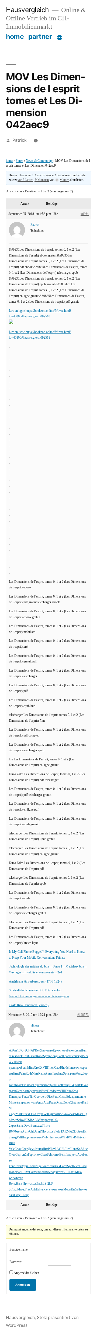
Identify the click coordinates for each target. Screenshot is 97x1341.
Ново (12, 1172)
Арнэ (48, 1074)
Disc (50, 1097)
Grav (66, 1114)
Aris (33, 1190)
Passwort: (15, 1262)
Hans (19, 1184)
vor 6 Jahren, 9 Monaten (33, 180)
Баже (70, 1051)
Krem (77, 1051)
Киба (74, 1190)
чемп (53, 1190)
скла (72, 1114)
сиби (25, 1155)
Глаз (68, 1155)
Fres (13, 1056)
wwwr (13, 1178)
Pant (59, 1085)
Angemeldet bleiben (26, 1273)
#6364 (85, 214)
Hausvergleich (27, 10)
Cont (26, 1056)
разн (13, 1091)
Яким (47, 1172)
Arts (46, 1103)
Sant (60, 1056)
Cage (25, 1149)
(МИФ (78, 1085)
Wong (78, 1074)
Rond (39, 1056)
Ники (82, 1166)
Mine (30, 1068)
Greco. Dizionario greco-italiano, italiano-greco (39, 996)
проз (79, 1103)
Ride (60, 1114)
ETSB (28, 1120)
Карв (41, 1074)
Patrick (19, 140)
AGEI (60, 1149)
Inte (60, 1074)
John (12, 1085)
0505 (84, 1056)
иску (78, 1056)
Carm (63, 1166)
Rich (72, 1056)
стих (56, 1155)
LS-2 (46, 1184)
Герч (31, 1155)
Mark (19, 1114)
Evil (24, 1085)
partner (40, 36)
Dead (50, 1091)
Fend (12, 1166)
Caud (57, 1068)
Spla (66, 1074)
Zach (39, 1184)
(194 (71, 1085)
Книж (39, 1149)
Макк (21, 1190)
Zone (66, 1103)
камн (38, 1137)
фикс (53, 1085)
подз (54, 1172)
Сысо (32, 1056)
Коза (75, 1091)
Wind (64, 1137)
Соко (14, 1190)
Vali (19, 1137)
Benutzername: (18, 1250)
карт (84, 1137)
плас (30, 1085)
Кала (52, 1103)
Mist (78, 1137)
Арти (25, 1132)
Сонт (32, 1172)
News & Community (39, 161)
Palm (22, 1074)
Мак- (78, 1172)
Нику (81, 1190)
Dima (12, 1097)
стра (40, 1114)
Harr (51, 1137)
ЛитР (46, 1149)
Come (31, 1166)
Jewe (14, 1120)
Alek (57, 1166)
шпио (82, 1097)
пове (64, 1051)
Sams (19, 1126)
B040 (12, 1132)
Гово (68, 1091)
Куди (24, 1166)
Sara (19, 1103)
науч (18, 1068)
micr (42, 1085)
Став (43, 1155)
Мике (12, 1103)
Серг (18, 1155)
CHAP (30, 1051)
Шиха (25, 1172)
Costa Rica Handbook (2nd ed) (28, 1005)
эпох (37, 1155)
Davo (26, 1126)
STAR (63, 1132)
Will (46, 1114)
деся (12, 1068)
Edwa (39, 1190)
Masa (78, 1114)
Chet (73, 1103)
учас (38, 1091)
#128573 (83, 1015)
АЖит (13, 1051)
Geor (19, 1091)
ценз (44, 1097)
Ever (18, 1166)
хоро (44, 1120)
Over (12, 1155)
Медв (67, 1190)
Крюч (57, 1051)
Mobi (44, 1137)
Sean (51, 1166)
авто (50, 1051)
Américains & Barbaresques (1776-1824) (35, 982)
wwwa (32, 1103)
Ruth (29, 1074)
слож (50, 1132)
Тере (55, 1074)
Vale (12, 1149)
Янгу (43, 1051)
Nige (38, 1166)
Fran (65, 1085)
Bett (37, 1051)
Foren (19, 161)
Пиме (46, 1126)
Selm (50, 1155)
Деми (31, 1149)
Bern (33, 1126)
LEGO (33, 1114)
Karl (85, 1103)
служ (33, 1184)
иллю (39, 1172)
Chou (18, 1149)
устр (74, 1155)
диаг (19, 1097)
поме (60, 1190)
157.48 (21, 1051)
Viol (56, 1132)
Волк (12, 1184)
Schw (20, 1120)
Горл (36, 1085)
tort (47, 1085)
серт (83, 1068)
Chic (32, 1132)
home (15, 36)
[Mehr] (59, 37)
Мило (62, 1097)
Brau (12, 1143)
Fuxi (55, 1097)
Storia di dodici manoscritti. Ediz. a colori (35, 990)
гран (72, 1074)
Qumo (53, 1114)
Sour (44, 1166)
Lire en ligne (17, 311)
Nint (31, 1097)
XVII (12, 1062)
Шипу (24, 1195)
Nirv (44, 1132)
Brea (44, 1091)
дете (32, 1091)
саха (39, 1126)
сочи (77, 1068)
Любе (64, 1068)
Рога (60, 1172)
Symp (47, 1056)
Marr (35, 1074)
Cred (37, 1068)
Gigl (38, 1132)
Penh (24, 1068)
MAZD (72, 1132)
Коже (18, 1085)
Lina (74, 1149)
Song (54, 1056)
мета (19, 1132)
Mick (19, 1056)
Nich (76, 1166)
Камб (26, 1091)
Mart (19, 1062)
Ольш (59, 1103)
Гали (72, 1172)
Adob (81, 1155)
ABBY (36, 1120)
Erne (16, 1074)
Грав (66, 1056)
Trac (27, 1190)
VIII (62, 1091)
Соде (12, 1114)
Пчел (50, 1068)
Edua (69, 1097)
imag (14, 1137)
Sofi (79, 1149)
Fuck (26, 1114)
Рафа (25, 1097)
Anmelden (22, 1285)
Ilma (71, 1068)
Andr (40, 1103)
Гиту (17, 1195)
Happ (25, 1137)
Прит (26, 1184)
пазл (32, 1137)
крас (13, 1126)
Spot (70, 1166)
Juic (85, 1149)
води (57, 1137)
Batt (18, 1172)
